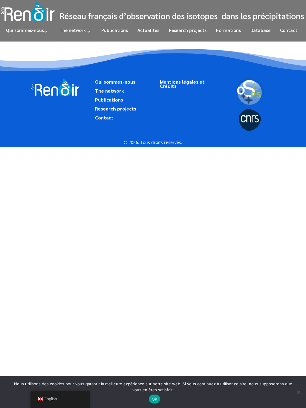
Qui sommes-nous (25, 30)
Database (260, 30)
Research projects (187, 30)
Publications (114, 30)
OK (154, 399)
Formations (228, 30)
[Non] (299, 392)
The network (72, 30)
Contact (288, 30)
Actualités (148, 30)
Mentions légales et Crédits (182, 84)
